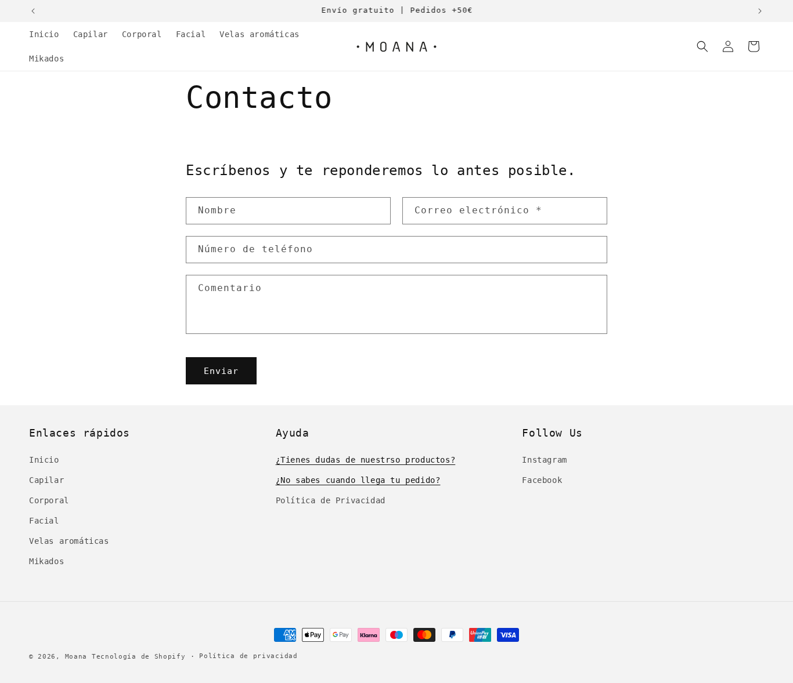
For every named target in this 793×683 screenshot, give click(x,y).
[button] (702, 46)
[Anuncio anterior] (33, 11)
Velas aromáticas (69, 541)
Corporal (49, 500)
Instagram (544, 459)
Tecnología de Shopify (139, 656)
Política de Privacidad (330, 500)
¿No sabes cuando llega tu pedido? (358, 480)
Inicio (44, 459)
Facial (44, 520)
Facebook (542, 480)
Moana (76, 656)
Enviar (221, 371)
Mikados (46, 561)
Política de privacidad (248, 656)
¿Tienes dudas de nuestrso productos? (366, 459)
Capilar (46, 480)
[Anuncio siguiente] (760, 11)
